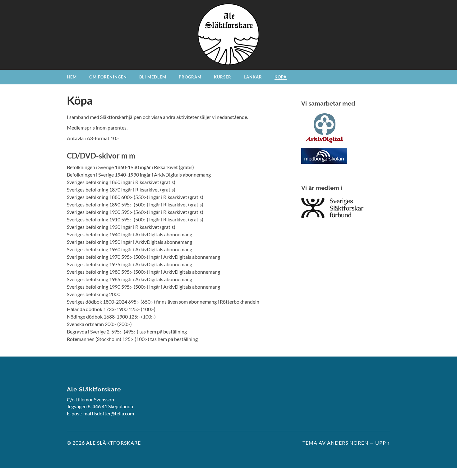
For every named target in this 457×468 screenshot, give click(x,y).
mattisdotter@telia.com (108, 413)
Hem (72, 76)
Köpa (281, 76)
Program (190, 76)
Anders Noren (347, 443)
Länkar (253, 76)
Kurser (222, 76)
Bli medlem (152, 76)
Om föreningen (108, 76)
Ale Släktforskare (113, 443)
